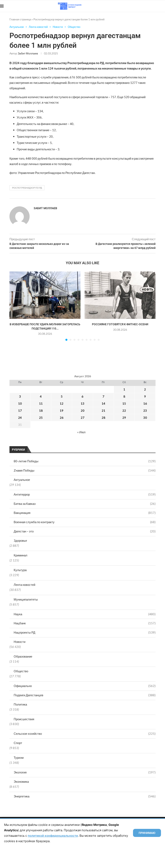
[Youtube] (144, 6)
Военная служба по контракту (85, 522)
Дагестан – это (85, 531)
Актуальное (22, 479)
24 (20, 417)
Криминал (20, 555)
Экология (85, 772)
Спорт (18, 743)
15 (124, 403)
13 (82, 403)
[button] (14, 305)
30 (145, 417)
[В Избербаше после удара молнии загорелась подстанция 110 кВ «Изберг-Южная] (44, 295)
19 (61, 410)
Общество (21, 671)
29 (124, 417)
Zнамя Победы (85, 470)
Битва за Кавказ (85, 503)
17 (20, 410)
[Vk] (148, 6)
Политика (20, 704)
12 (61, 403)
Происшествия (24, 719)
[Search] (163, 6)
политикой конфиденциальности (53, 836)
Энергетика (85, 796)
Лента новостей (24, 584)
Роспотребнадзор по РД (27, 187)
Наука (85, 614)
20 (82, 410)
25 (41, 417)
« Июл (81, 432)
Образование (23, 656)
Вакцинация (85, 512)
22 (124, 410)
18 (41, 410)
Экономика (21, 781)
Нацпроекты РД (85, 632)
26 (61, 417)
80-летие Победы (85, 461)
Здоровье (20, 540)
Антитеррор (85, 494)
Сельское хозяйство (85, 733)
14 (103, 403)
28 (103, 417)
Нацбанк (85, 623)
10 (20, 403)
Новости (19, 641)
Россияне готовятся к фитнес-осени (120, 324)
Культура (20, 570)
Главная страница (20, 19)
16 (145, 403)
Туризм (19, 757)
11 (41, 403)
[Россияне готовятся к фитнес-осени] (120, 295)
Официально (85, 686)
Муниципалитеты (26, 599)
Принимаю (147, 833)
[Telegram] (153, 6)
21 (103, 410)
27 (82, 417)
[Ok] (157, 6)
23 (145, 410)
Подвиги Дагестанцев (85, 695)
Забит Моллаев (28, 53)
